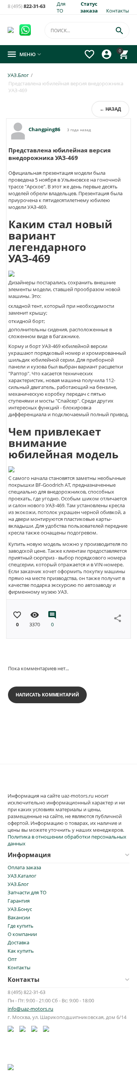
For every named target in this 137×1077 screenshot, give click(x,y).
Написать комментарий (47, 694)
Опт (12, 959)
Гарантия (19, 900)
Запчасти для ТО (27, 892)
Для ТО (61, 7)
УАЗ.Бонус (20, 909)
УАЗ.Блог (18, 884)
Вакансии (19, 917)
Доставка (18, 942)
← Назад (110, 109)
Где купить (20, 925)
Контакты (117, 10)
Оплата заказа (24, 867)
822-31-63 (26, 6)
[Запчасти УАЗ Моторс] (11, 29)
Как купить (21, 950)
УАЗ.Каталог (22, 875)
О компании (22, 934)
